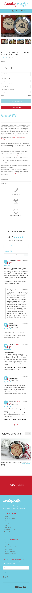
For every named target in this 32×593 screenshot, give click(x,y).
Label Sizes (4, 71)
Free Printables (8, 549)
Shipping (4, 183)
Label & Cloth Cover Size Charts (12, 547)
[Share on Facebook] (2, 115)
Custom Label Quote (9, 518)
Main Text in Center (7, 84)
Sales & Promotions (9, 551)
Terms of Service (8, 532)
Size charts (5, 179)
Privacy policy (7, 527)
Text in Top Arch (6, 78)
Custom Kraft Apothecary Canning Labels (15, 281)
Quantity (4, 68)
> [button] (20, 425)
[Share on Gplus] (12, 115)
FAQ (5, 521)
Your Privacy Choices (9, 529)
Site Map (6, 534)
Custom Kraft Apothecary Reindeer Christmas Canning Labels (15, 463)
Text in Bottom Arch (7, 89)
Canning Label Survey (10, 553)
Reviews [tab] (7, 251)
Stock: (3, 61)
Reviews (6, 544)
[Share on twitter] (6, 115)
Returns (6, 525)
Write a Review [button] (16, 246)
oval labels (16, 137)
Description (5, 121)
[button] (16, 107)
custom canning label (13, 173)
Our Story (6, 542)
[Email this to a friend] (15, 115)
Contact (6, 516)
